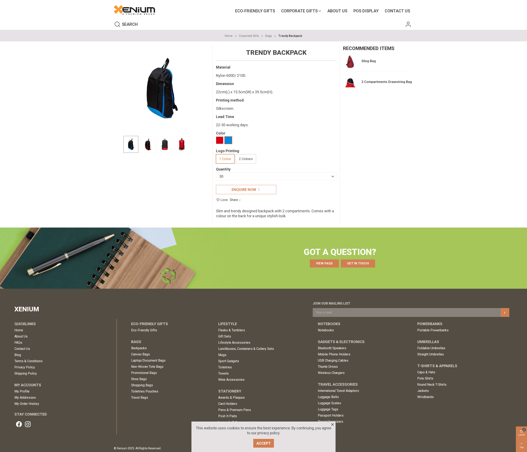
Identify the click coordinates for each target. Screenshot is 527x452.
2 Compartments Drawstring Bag (386, 81)
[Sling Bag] (350, 61)
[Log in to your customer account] (408, 24)
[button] (324, 263)
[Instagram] (28, 424)
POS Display (366, 10)
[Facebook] (19, 424)
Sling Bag (368, 61)
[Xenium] (134, 10)
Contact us (397, 10)
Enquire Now (244, 189)
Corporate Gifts (299, 10)
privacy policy (268, 433)
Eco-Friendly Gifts (255, 10)
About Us (337, 10)
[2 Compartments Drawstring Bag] (350, 82)
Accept (264, 443)
